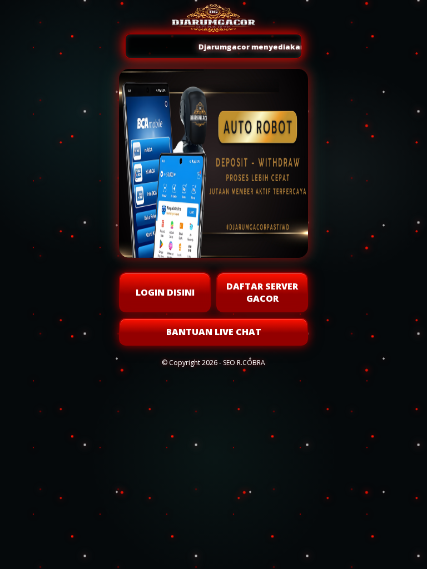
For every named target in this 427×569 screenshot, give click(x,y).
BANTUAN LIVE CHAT (213, 332)
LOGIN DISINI (165, 292)
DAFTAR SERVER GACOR (262, 292)
